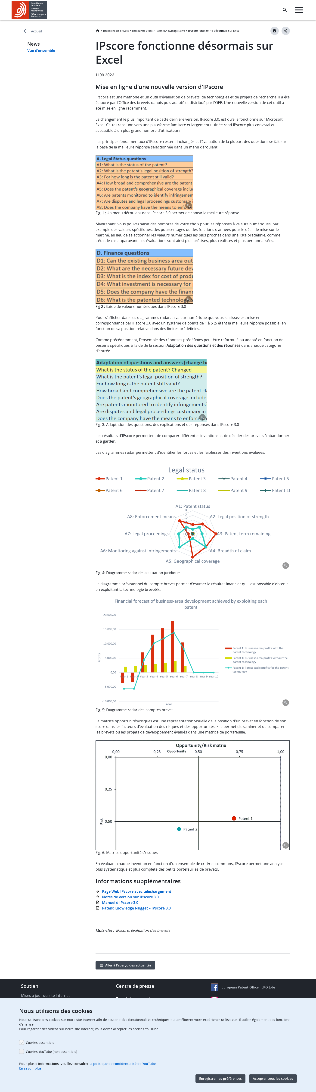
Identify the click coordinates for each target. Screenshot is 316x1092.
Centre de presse (135, 986)
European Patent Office (240, 987)
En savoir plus (30, 1068)
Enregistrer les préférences (220, 1078)
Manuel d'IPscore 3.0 (120, 902)
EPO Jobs (268, 987)
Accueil (36, 31)
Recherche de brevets (116, 30)
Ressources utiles (142, 30)
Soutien (29, 986)
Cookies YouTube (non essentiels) (51, 1051)
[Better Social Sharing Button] (286, 31)
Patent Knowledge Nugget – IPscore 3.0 (137, 908)
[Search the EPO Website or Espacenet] (285, 10)
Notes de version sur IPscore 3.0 (131, 897)
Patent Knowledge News (170, 30)
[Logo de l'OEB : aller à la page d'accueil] (29, 10)
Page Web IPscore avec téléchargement (137, 891)
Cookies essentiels (40, 1042)
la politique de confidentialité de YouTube (123, 1063)
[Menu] (299, 10)
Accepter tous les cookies (273, 1078)
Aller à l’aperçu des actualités (128, 965)
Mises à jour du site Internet (45, 995)
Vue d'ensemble (41, 50)
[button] (48, 10)
